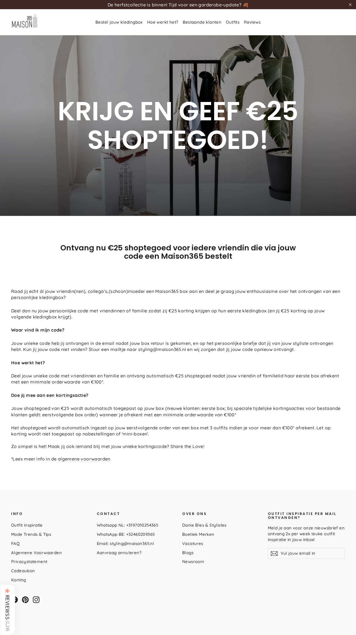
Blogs (188, 552)
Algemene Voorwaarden (36, 552)
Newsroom (193, 561)
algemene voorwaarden (84, 459)
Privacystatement (29, 561)
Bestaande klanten (202, 22)
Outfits (232, 22)
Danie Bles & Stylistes (204, 525)
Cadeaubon (23, 570)
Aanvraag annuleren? (119, 552)
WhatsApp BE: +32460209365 (126, 534)
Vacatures (192, 543)
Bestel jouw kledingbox (119, 22)
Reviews (252, 22)
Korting (18, 579)
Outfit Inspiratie (27, 525)
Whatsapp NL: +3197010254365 (128, 525)
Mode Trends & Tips (31, 534)
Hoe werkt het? (162, 22)
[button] (7, 609)
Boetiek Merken (198, 534)
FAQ (15, 543)
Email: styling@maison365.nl (125, 543)
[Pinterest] (25, 599)
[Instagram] (36, 599)
